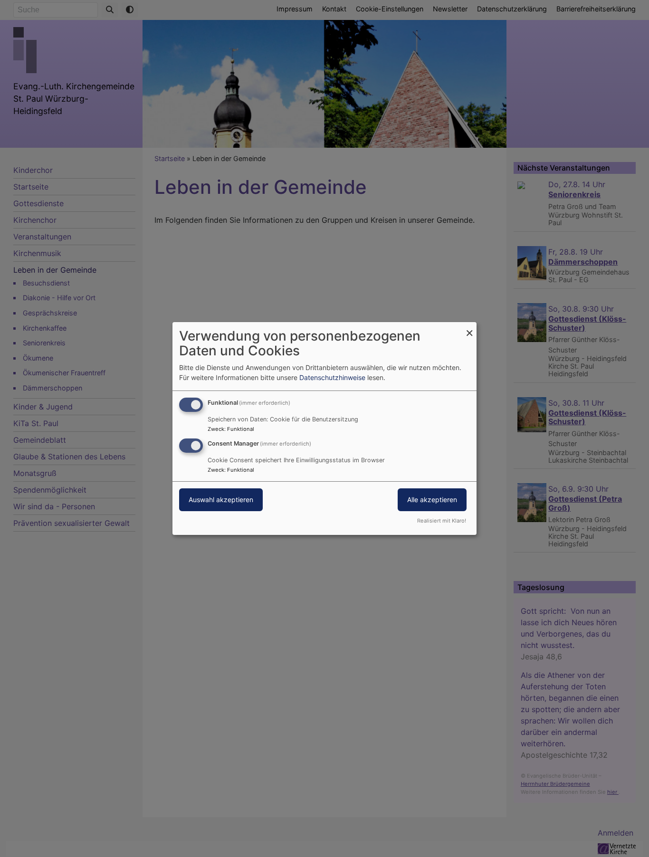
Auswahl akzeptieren (221, 499)
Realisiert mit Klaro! (441, 520)
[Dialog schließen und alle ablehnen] (469, 328)
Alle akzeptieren (432, 499)
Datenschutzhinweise (332, 377)
